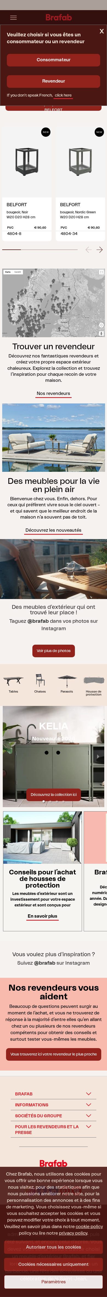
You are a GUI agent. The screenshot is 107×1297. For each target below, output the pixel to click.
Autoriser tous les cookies (53, 1247)
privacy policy (73, 1233)
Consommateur (54, 60)
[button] (11, 249)
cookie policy (89, 1227)
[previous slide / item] (88, 248)
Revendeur (53, 81)
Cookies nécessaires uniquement (53, 1264)
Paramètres (53, 1282)
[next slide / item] (99, 248)
